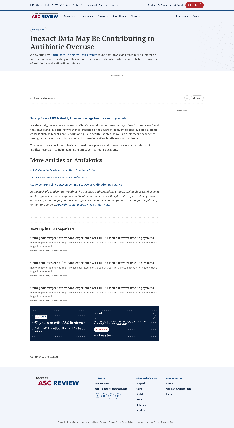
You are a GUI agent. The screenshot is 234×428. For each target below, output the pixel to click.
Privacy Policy (122, 324)
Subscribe (193, 5)
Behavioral (92, 5)
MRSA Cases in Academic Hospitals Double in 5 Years (64, 170)
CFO (56, 5)
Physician (103, 5)
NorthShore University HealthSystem (74, 55)
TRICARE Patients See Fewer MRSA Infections (58, 177)
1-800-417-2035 (102, 383)
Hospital (140, 383)
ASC (62, 5)
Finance (101, 16)
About (150, 5)
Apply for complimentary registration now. (83, 204)
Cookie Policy (127, 422)
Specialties (118, 16)
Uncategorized (38, 29)
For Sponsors (163, 5)
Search (180, 5)
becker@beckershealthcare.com (111, 388)
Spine (68, 5)
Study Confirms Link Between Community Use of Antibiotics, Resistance (76, 184)
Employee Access (168, 422)
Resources (181, 16)
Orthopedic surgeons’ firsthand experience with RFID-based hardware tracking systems (92, 238)
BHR (32, 5)
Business (68, 16)
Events (196, 16)
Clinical (39, 5)
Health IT (49, 5)
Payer (83, 5)
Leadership (85, 16)
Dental (75, 5)
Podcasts (170, 394)
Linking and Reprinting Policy (146, 422)
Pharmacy (113, 5)
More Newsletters (102, 335)
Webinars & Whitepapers (178, 388)
